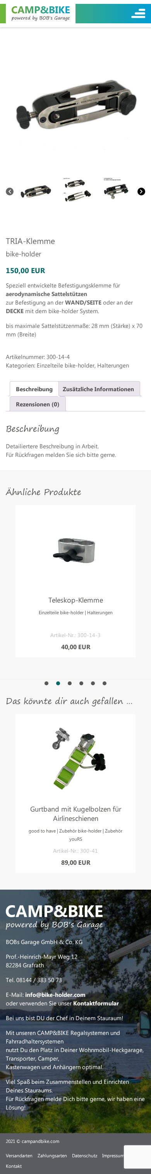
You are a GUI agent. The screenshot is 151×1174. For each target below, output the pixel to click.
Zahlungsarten (52, 1155)
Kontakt (14, 1166)
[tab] (34, 388)
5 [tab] (93, 683)
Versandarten (19, 1155)
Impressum (113, 1155)
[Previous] (10, 191)
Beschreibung (34, 389)
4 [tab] (81, 683)
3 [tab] (70, 683)
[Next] (141, 191)
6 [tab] (104, 683)
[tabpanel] (75, 581)
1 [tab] (46, 683)
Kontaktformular (96, 1003)
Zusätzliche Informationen (98, 389)
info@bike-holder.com (55, 994)
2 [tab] (58, 683)
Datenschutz (84, 1155)
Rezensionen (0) (38, 404)
